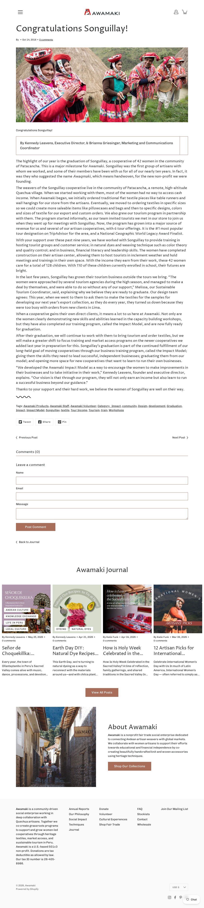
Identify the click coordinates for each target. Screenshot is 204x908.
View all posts (102, 692)
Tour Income (79, 410)
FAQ (139, 809)
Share (47, 422)
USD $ (176, 887)
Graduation (174, 406)
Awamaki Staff (59, 406)
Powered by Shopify (27, 889)
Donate (104, 809)
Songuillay (53, 410)
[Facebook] (175, 897)
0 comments (46, 39)
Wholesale (144, 824)
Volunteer (105, 814)
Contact (142, 819)
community (129, 406)
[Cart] (185, 12)
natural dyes (81, 628)
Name (20, 472)
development (157, 406)
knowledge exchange (21, 616)
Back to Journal (29, 542)
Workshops (116, 410)
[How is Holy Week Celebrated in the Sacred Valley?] (127, 609)
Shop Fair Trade (109, 824)
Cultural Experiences (113, 819)
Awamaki (30, 885)
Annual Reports (79, 809)
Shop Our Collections (129, 766)
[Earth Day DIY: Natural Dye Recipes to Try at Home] (77, 609)
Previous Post (28, 437)
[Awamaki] (102, 12)
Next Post (178, 437)
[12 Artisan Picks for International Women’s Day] (178, 609)
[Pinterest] (180, 897)
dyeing (61, 628)
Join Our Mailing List (174, 809)
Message (22, 504)
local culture (16, 628)
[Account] (176, 12)
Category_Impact (109, 406)
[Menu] (20, 12)
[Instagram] (169, 897)
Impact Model (35, 410)
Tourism (94, 410)
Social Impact (78, 819)
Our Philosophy (79, 814)
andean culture (17, 609)
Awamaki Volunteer (83, 406)
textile (65, 410)
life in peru (14, 622)
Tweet (27, 422)
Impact (20, 410)
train (104, 410)
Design (142, 406)
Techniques (76, 824)
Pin (64, 422)
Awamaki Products (36, 406)
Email (19, 488)
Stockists (143, 814)
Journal (74, 829)
